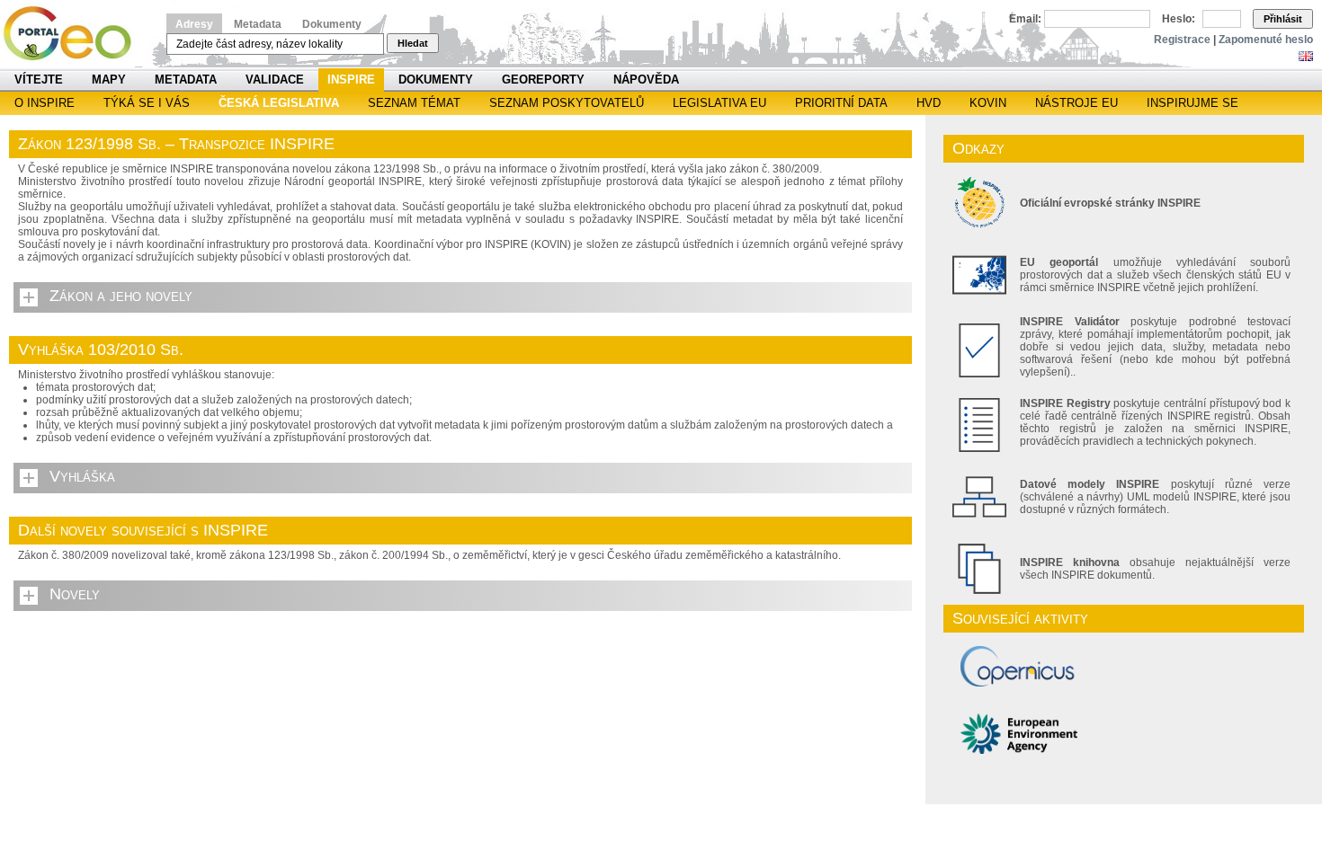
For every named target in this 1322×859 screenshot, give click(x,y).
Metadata (257, 24)
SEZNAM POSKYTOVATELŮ (566, 103)
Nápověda (646, 79)
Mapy (109, 79)
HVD (928, 103)
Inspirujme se (1192, 103)
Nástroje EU (1076, 103)
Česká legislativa (279, 103)
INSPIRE (351, 79)
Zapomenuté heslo (1266, 39)
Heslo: (1178, 19)
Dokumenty (332, 24)
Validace (275, 79)
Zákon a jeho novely (120, 296)
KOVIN (987, 103)
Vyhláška (82, 476)
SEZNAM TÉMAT (414, 103)
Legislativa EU (719, 103)
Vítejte (38, 79)
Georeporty (543, 79)
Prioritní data (841, 103)
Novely (74, 594)
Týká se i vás (146, 103)
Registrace (1182, 39)
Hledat (412, 43)
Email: (1025, 19)
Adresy (194, 24)
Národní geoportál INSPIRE (74, 33)
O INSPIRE (44, 103)
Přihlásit (1283, 18)
